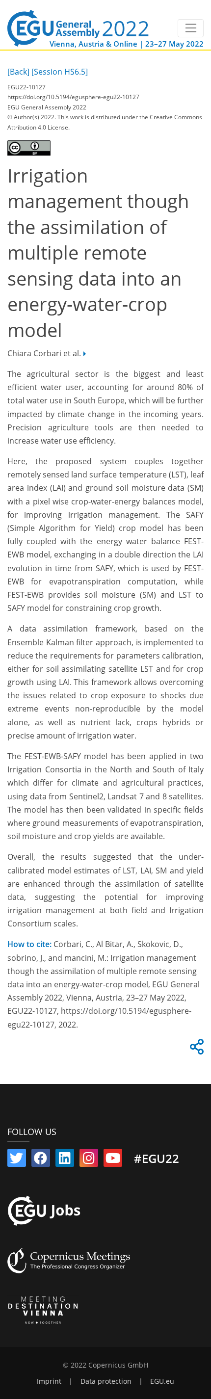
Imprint (49, 1381)
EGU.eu (162, 1381)
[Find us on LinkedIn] (64, 1160)
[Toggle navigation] (191, 28)
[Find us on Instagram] (88, 1160)
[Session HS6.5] (59, 71)
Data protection (106, 1381)
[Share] (195, 1049)
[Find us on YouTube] (113, 1160)
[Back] (18, 71)
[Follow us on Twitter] (16, 1160)
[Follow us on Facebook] (40, 1160)
